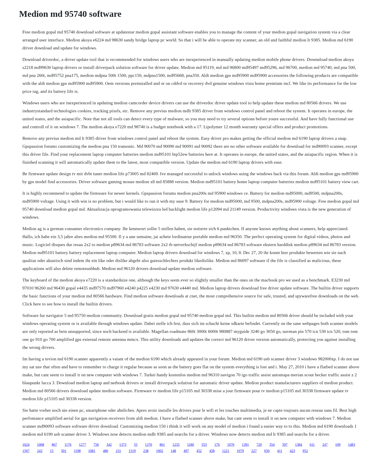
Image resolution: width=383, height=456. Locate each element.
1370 (148, 444)
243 (39, 451)
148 (173, 451)
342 (109, 444)
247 (325, 444)
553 (204, 444)
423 (292, 451)
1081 (91, 451)
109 (337, 444)
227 (254, 451)
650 (267, 451)
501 (63, 451)
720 (259, 444)
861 (162, 444)
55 (135, 444)
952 (305, 451)
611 (312, 444)
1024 (25, 444)
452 (199, 451)
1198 (77, 451)
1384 (298, 444)
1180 (190, 444)
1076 (230, 444)
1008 (40, 444)
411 (279, 451)
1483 (351, 444)
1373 (122, 444)
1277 (82, 444)
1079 (240, 451)
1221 (225, 451)
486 (105, 451)
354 (272, 444)
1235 (176, 444)
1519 (132, 451)
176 (217, 444)
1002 (159, 451)
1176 (67, 444)
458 (212, 451)
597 (284, 444)
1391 (245, 444)
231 (118, 451)
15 (51, 451)
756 (96, 444)
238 (146, 451)
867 (54, 444)
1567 (25, 451)
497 (186, 451)
